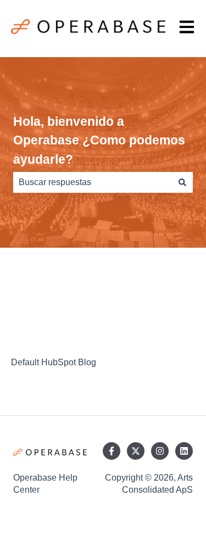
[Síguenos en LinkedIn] (184, 451)
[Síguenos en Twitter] (135, 451)
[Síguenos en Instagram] (160, 451)
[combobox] (92, 182)
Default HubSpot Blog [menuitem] (53, 362)
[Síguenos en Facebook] (111, 451)
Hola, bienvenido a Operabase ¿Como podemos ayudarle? (99, 140)
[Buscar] (182, 182)
